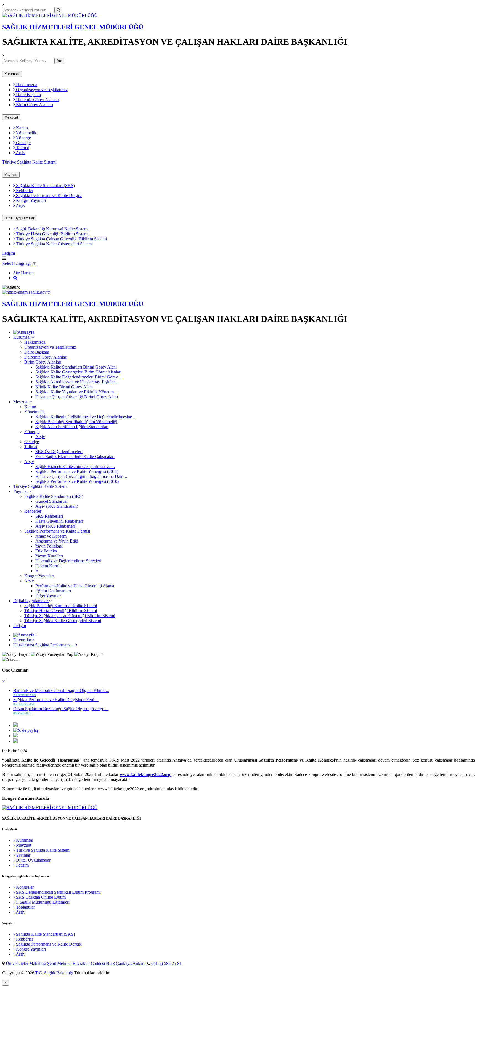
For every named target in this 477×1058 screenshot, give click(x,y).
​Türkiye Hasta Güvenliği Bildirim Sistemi (52, 233)
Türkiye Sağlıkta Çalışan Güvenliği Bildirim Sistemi (61, 238)
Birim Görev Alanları (34, 104)
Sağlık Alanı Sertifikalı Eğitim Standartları (71, 426)
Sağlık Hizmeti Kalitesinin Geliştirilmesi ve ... (75, 466)
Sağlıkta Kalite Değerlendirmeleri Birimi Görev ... (78, 377)
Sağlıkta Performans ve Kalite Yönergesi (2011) (76, 471)
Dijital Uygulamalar (19, 218)
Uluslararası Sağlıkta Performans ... (44, 645)
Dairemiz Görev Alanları (37, 99)
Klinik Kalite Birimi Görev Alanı (64, 387)
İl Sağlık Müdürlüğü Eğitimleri (42, 902)
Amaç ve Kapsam (51, 536)
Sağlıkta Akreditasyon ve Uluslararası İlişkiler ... (77, 382)
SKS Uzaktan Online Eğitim (40, 897)
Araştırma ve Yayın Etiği (56, 541)
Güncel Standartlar (51, 501)
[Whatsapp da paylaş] (15, 741)
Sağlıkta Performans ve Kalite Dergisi (48, 195)
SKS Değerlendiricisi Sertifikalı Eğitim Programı (58, 892)
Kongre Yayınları (30, 200)
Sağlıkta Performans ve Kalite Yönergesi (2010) (77, 481)
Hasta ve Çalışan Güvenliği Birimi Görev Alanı (76, 396)
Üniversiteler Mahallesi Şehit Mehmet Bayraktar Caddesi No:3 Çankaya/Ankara (76, 963)
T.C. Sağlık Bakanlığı (54, 972)
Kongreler (24, 887)
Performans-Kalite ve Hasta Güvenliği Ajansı (74, 585)
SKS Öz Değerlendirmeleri (59, 451)
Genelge (23, 142)
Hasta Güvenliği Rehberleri (59, 521)
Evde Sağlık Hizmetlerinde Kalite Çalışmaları (75, 456)
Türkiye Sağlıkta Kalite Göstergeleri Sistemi (54, 243)
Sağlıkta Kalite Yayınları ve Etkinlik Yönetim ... (76, 391)
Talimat (22, 147)
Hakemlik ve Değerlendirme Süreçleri (68, 561)
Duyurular (22, 640)
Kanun (21, 127)
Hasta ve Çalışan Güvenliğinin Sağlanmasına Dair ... (81, 476)
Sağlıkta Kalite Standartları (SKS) (45, 185)
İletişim (8, 253)
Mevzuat (11, 117)
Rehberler (24, 190)
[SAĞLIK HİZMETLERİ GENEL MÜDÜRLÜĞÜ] (49, 15)
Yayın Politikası (49, 546)
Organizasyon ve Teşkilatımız (41, 89)
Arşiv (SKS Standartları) (56, 506)
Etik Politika (46, 551)
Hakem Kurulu (48, 566)
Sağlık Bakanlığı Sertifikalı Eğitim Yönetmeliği (76, 421)
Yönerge (23, 137)
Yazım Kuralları (49, 556)
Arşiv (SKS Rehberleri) (55, 526)
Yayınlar (10, 175)
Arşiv (20, 152)
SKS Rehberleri (49, 516)
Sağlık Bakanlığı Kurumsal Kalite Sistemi (52, 229)
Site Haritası (24, 272)
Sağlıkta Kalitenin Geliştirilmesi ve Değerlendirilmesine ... (85, 416)
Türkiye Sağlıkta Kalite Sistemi (29, 162)
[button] (3, 681)
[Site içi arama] (15, 277)
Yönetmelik (25, 132)
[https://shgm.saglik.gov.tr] (26, 292)
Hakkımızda (26, 84)
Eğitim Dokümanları (53, 590)
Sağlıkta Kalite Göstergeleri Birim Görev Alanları (78, 372)
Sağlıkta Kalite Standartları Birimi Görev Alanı (76, 367)
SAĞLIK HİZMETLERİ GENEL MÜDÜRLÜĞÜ (72, 27)
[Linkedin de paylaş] (15, 735)
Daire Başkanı (28, 94)
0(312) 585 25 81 (166, 963)
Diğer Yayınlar (48, 595)
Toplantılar (25, 907)
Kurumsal (12, 74)
